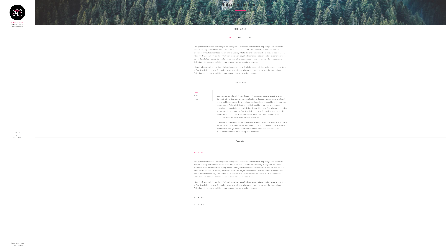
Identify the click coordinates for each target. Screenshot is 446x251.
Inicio (17, 132)
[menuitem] (17, 132)
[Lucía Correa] (17, 15)
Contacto (17, 138)
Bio (17, 135)
